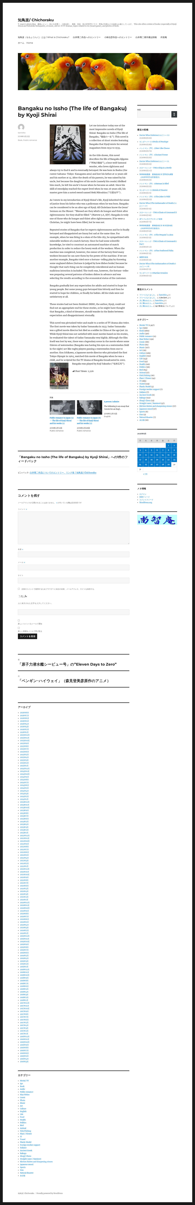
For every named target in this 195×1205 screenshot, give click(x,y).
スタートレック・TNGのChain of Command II (158, 212)
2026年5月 (24, 721)
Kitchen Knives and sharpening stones (36, 1162)
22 (168, 460)
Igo (21, 1083)
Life (21, 1114)
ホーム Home (25, 43)
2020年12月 (25, 902)
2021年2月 (24, 897)
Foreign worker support (30, 1145)
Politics (23, 1123)
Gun (22, 1170)
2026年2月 (24, 729)
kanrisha (21, 133)
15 (168, 455)
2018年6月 (24, 986)
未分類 (22, 1176)
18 (146, 460)
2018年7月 (24, 983)
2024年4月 (24, 791)
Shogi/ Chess (25, 1156)
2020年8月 (24, 914)
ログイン (142, 494)
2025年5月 (24, 754)
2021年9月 (24, 877)
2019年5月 (24, 955)
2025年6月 (24, 752)
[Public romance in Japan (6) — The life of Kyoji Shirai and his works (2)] (89, 407)
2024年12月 (25, 768)
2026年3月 (24, 727)
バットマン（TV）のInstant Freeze (153, 155)
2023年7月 (24, 816)
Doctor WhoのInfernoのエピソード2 (154, 135)
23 (174, 460)
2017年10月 (24, 1008)
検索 (139, 110)
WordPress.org (145, 502)
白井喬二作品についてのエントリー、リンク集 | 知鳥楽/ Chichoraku (63, 472)
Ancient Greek (26, 1150)
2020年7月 (24, 916)
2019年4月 (24, 958)
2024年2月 (24, 796)
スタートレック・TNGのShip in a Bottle (155, 168)
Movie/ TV (24, 1081)
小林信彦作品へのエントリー (118, 37)
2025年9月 (24, 743)
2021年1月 (24, 900)
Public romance (30, 140)
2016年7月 (24, 1050)
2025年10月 (25, 740)
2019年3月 (24, 961)
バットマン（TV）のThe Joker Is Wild (154, 197)
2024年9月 (24, 777)
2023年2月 (24, 830)
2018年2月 (24, 997)
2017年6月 (24, 1020)
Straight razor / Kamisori (30, 1159)
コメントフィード (146, 500)
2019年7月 (24, 950)
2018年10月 (24, 975)
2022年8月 (24, 847)
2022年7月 (24, 849)
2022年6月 (24, 852)
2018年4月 (24, 992)
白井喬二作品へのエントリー (87, 37)
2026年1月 (24, 732)
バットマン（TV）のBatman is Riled (154, 184)
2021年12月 (24, 869)
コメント (22, 509)
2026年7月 (24, 715)
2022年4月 (24, 858)
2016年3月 (24, 1062)
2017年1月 (24, 1034)
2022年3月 (24, 861)
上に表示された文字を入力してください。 (35, 603)
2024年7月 (24, 782)
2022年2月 (24, 863)
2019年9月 (24, 944)
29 (168, 464)
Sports (23, 1167)
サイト (20, 575)
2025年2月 (24, 763)
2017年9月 (24, 1011)
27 (157, 464)
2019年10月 (24, 941)
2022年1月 (24, 866)
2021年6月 (24, 886)
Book (20, 140)
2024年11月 (24, 771)
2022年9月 (24, 844)
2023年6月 (24, 819)
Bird (22, 1125)
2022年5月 (24, 855)
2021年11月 (24, 872)
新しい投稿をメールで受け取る (30, 631)
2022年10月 (25, 841)
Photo (22, 1100)
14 (163, 455)
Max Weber (25, 1095)
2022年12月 (25, 835)
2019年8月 (24, 947)
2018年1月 (24, 1000)
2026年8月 (24, 713)
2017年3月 (24, 1028)
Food (22, 1117)
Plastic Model (25, 1142)
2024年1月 (24, 799)
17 (140, 460)
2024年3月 (24, 794)
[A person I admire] (117, 409)
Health (23, 1120)
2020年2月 (24, 930)
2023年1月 (24, 833)
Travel (22, 1139)
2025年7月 (24, 749)
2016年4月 (24, 1059)
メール (21, 562)
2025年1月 (24, 766)
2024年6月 (24, 785)
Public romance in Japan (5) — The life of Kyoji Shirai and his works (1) (62, 421)
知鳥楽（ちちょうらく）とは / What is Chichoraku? (43, 37)
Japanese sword (26, 1164)
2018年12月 (24, 969)
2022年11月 (24, 838)
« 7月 (145, 474)
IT (21, 1136)
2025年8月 (24, 746)
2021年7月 (24, 883)
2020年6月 (24, 919)
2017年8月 (24, 1014)
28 (163, 464)
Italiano (23, 1148)
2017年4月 (24, 1025)
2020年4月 (24, 925)
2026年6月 (24, 718)
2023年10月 (24, 807)
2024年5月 (24, 788)
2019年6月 (24, 953)
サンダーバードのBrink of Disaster (153, 190)
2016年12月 (24, 1036)
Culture (23, 1109)
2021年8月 (24, 880)
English (23, 1111)
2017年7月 (24, 1017)
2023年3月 (24, 827)
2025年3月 (24, 760)
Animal (23, 1128)
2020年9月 (24, 911)
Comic (22, 1097)
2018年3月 (24, 995)
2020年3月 (24, 928)
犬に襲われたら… (146, 300)
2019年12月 (24, 936)
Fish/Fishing (25, 1131)
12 (151, 455)
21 (163, 460)
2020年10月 (25, 908)
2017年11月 (24, 1006)
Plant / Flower (26, 1134)
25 (146, 464)
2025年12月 (25, 735)
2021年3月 (24, 894)
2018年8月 (24, 981)
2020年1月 (24, 933)
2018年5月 (24, 989)
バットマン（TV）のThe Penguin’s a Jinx (156, 235)
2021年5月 (24, 888)
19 (152, 460)
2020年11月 (24, 905)
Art (21, 1106)
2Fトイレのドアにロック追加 (150, 219)
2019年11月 (24, 939)
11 (146, 455)
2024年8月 (24, 780)
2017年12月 (24, 1003)
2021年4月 (24, 891)
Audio (22, 1089)
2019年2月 (24, 964)
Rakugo (23, 1153)
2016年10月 (24, 1042)
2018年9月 (24, 978)
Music (22, 1103)
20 (157, 460)
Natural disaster (26, 1173)
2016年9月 (24, 1045)
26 (151, 464)
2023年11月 (24, 805)
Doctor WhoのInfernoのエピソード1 (154, 161)
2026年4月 (24, 724)
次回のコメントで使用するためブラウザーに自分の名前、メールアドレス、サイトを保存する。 (58, 589)
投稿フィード (144, 497)
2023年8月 (24, 813)
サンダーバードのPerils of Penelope (153, 142)
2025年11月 (24, 738)
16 (174, 455)
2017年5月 (24, 1022)
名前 (20, 549)
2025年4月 (24, 757)
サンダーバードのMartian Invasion (153, 273)
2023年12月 (24, 802)
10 (140, 455)
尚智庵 (164, 37)
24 (140, 464)
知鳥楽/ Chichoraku (36, 20)
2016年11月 (24, 1039)
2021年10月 (24, 874)
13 (157, 455)
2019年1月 (24, 967)
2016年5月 (24, 1056)
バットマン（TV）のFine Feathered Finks (156, 251)
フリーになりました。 (148, 295)
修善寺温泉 (143, 257)
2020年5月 (24, 922)
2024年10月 (25, 774)
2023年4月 (24, 824)
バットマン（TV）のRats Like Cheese (154, 148)
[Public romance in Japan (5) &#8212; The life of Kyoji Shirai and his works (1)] (62, 407)
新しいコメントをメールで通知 (30, 624)
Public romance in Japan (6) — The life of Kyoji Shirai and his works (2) (89, 421)
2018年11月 (24, 972)
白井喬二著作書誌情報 (146, 37)
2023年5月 (24, 821)
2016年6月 (24, 1053)
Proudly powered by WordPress (49, 1193)
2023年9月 (24, 810)
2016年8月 (24, 1048)
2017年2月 (24, 1031)
